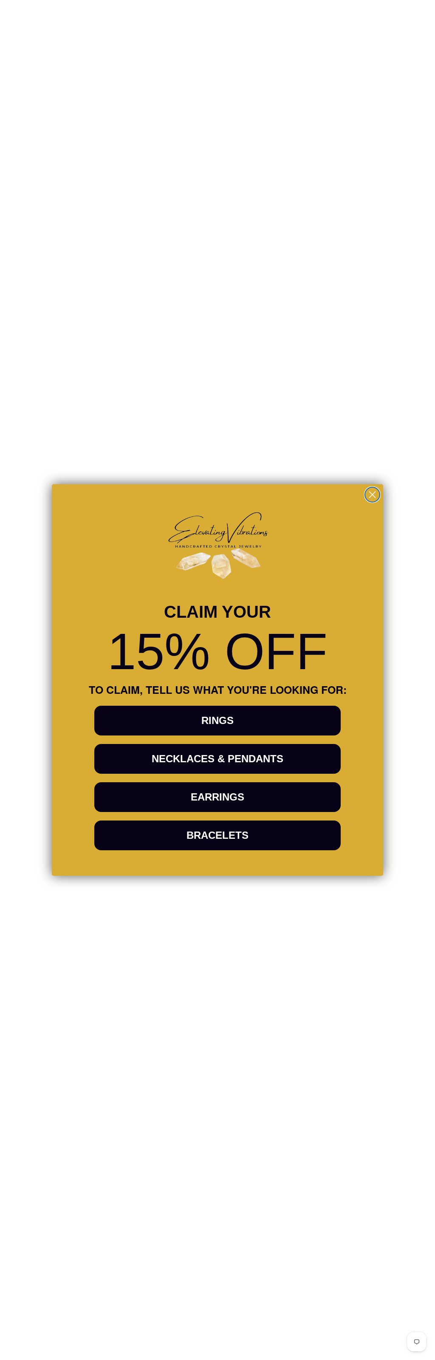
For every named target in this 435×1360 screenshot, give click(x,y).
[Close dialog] (372, 494)
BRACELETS (217, 835)
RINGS (217, 720)
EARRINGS (217, 797)
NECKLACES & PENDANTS (217, 758)
